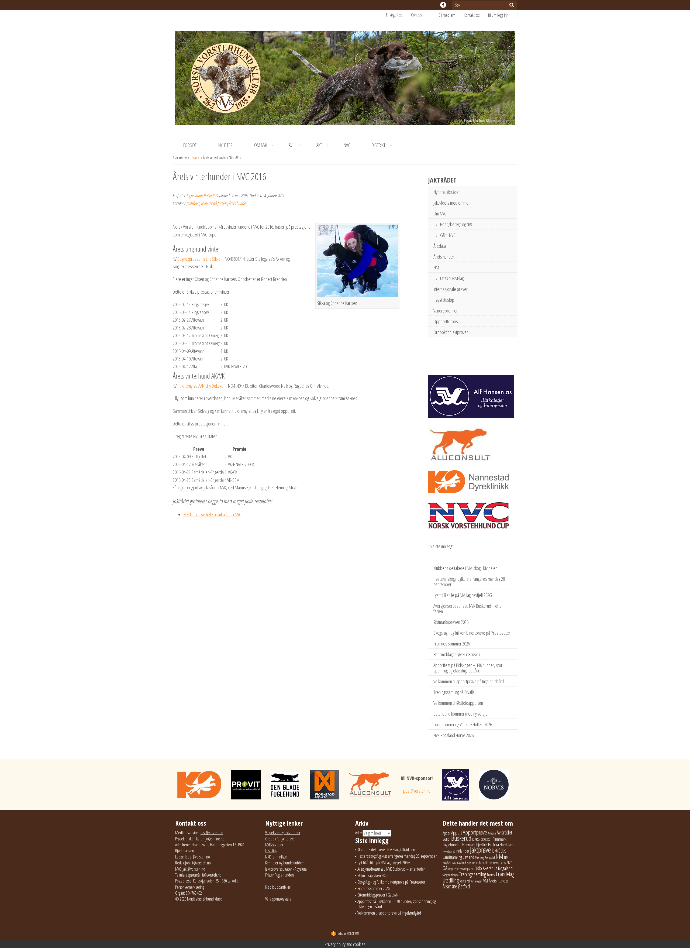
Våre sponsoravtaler (278, 899)
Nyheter (225, 145)
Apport (456, 832)
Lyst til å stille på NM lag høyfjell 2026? (462, 595)
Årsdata (439, 246)
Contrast (417, 15)
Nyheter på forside (214, 203)
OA (445, 868)
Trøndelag (504, 874)
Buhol (446, 839)
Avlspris (492, 833)
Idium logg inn (498, 15)
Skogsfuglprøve (450, 875)
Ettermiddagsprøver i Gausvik (456, 654)
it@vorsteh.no (201, 863)
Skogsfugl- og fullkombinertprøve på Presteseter (471, 633)
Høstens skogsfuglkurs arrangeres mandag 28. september (469, 582)
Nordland (485, 862)
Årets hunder (238, 203)
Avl (291, 145)
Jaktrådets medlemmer (451, 203)
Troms (491, 874)
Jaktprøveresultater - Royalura (286, 869)
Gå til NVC (448, 235)
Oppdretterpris (445, 321)
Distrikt (378, 145)
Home (195, 157)
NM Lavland (459, 863)
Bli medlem (447, 15)
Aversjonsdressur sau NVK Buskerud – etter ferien (468, 608)
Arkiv (358, 833)
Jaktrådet (193, 203)
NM (436, 267)
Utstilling (271, 851)
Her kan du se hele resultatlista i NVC (212, 514)
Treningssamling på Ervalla (454, 692)
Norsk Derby (499, 863)
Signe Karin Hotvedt (201, 195)
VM (485, 881)
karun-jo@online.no (210, 839)
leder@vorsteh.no (197, 857)
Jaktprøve (480, 850)
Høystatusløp (443, 300)
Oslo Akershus (485, 868)
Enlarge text (394, 15)
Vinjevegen (476, 881)
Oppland (469, 869)
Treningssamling (472, 874)
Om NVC (439, 213)
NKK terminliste (276, 857)
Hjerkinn (481, 844)
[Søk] (511, 4)
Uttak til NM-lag (452, 278)
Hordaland (507, 845)
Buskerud (461, 838)
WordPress (348, 933)
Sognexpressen (189, 259)
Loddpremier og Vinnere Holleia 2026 (462, 724)
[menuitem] (451, 15)
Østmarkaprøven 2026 (450, 622)
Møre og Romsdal (485, 857)
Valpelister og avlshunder (282, 833)
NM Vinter (472, 863)
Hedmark (468, 845)
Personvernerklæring (189, 887)
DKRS (476, 839)
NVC (347, 145)
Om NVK (260, 145)
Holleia (493, 844)
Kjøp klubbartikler (277, 887)
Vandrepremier (445, 310)
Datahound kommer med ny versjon (461, 713)
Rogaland (505, 868)
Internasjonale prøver (450, 289)
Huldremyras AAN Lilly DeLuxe (200, 386)
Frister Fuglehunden (279, 875)
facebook (443, 5)
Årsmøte (450, 886)
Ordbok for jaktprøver (450, 332)
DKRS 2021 (486, 839)
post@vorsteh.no (416, 791)
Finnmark (499, 839)
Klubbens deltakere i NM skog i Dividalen (465, 568)
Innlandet (462, 851)
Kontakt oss (471, 15)
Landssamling (452, 857)
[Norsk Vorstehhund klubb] (345, 79)
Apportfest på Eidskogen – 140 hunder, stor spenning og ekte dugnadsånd (467, 668)
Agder (446, 833)
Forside (190, 145)
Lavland (468, 857)
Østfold (464, 886)
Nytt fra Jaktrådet (446, 192)
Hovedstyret (449, 851)
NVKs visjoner (274, 845)
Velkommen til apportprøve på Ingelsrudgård (468, 681)
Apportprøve (475, 832)
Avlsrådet (504, 832)
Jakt (319, 145)
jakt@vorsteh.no (193, 869)
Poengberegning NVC (456, 224)
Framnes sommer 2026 (451, 643)
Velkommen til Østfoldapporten (458, 703)
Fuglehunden (452, 845)
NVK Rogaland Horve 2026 (453, 735)
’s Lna (211, 259)
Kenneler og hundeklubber (284, 863)
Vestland (465, 881)
